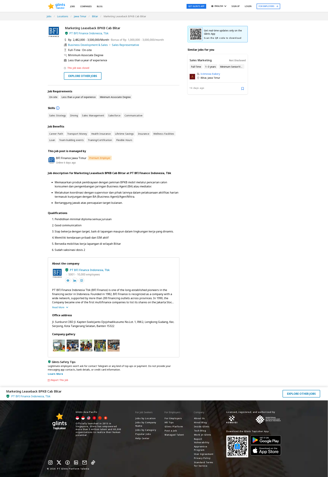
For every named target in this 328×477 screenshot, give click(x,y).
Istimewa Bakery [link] (210, 73)
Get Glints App (196, 6)
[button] (66, 33)
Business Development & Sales (88, 45)
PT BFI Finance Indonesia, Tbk (88, 33)
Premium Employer (99, 158)
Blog (99, 6)
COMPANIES (86, 6)
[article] (218, 74)
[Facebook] (67, 462)
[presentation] (56, 6)
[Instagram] (50, 462)
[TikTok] (93, 462)
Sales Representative (125, 45)
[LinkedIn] (76, 462)
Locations (62, 16)
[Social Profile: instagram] (81, 280)
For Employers (266, 6)
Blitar (95, 16)
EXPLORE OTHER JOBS (82, 76)
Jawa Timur (80, 16)
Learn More (55, 373)
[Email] (84, 462)
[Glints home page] (56, 6)
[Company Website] (67, 280)
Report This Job (59, 380)
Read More (58, 307)
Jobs (72, 6)
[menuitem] (218, 6)
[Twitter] (59, 462)
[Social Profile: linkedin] (74, 280)
